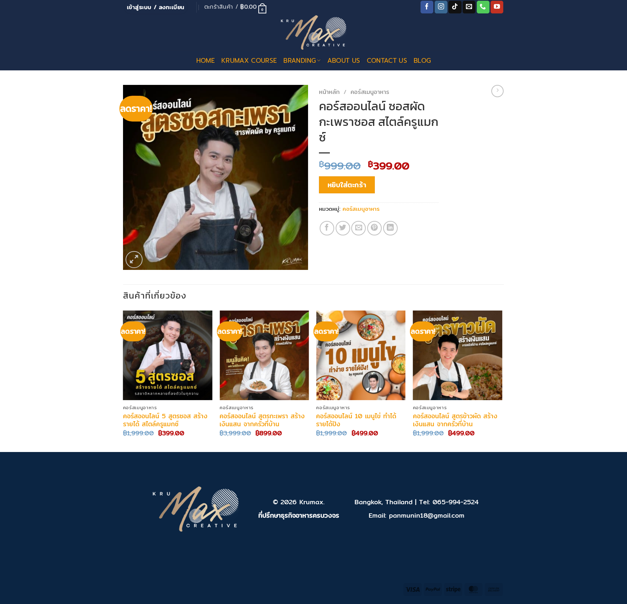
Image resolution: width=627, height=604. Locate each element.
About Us (343, 60)
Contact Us (387, 60)
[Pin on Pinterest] (374, 228)
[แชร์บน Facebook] (327, 228)
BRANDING (299, 60)
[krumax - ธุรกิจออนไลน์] (313, 32)
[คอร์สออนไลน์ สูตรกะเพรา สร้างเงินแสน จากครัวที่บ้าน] (264, 355)
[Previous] (123, 380)
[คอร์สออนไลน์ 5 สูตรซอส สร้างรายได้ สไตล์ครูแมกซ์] (168, 355)
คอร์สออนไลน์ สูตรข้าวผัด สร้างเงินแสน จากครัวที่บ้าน (455, 420)
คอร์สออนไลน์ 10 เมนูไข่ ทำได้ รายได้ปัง (356, 420)
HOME (205, 60)
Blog (422, 60)
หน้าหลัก (329, 91)
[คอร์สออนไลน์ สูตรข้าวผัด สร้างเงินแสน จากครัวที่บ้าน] (458, 355)
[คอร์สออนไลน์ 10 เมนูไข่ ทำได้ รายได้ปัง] (361, 355)
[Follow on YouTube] (497, 7)
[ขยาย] (134, 259)
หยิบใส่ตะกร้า (347, 184)
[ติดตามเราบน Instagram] (441, 7)
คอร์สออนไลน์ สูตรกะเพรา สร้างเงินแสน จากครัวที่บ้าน (262, 420)
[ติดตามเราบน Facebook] (427, 7)
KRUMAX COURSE (249, 60)
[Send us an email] (469, 7)
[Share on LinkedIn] (390, 228)
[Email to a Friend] (358, 228)
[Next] (501, 380)
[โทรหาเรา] (483, 7)
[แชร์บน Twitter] (343, 228)
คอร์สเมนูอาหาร (370, 91)
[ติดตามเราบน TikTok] (454, 7)
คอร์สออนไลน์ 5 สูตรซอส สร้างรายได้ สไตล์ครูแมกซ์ (165, 420)
